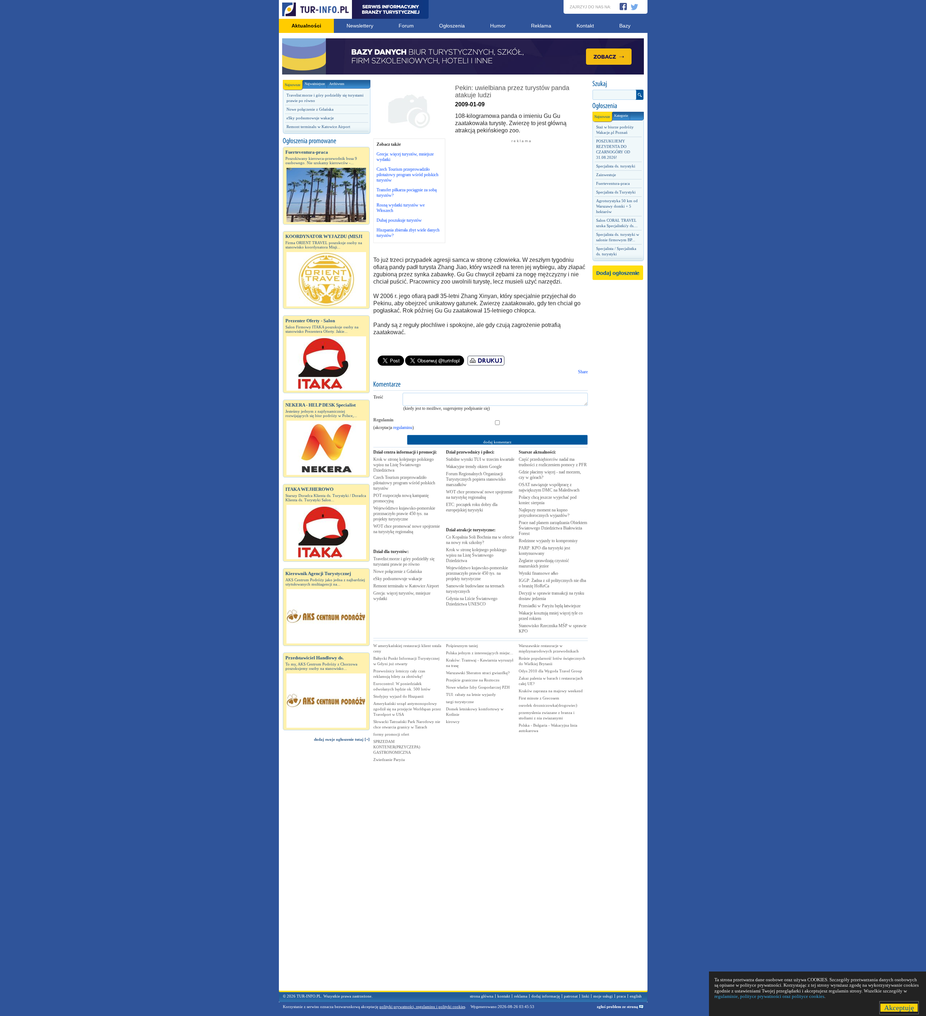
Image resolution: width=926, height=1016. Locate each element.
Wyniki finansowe (538, 573)
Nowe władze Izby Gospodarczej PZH (478, 687)
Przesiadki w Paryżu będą (550, 605)
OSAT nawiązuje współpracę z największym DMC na (549, 487)
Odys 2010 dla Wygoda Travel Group (550, 671)
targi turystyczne (460, 702)
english (636, 996)
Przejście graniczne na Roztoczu (473, 680)
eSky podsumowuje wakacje (310, 118)
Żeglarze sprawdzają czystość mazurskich (544, 563)
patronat (571, 996)
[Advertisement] (326, 869)
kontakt (503, 996)
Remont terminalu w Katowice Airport (318, 126)
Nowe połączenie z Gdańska (310, 109)
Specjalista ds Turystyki (616, 192)
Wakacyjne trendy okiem (474, 466)
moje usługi (603, 996)
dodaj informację (545, 996)
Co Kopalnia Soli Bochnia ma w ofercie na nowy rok (480, 540)
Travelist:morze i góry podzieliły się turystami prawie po (403, 561)
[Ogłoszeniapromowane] (326, 141)
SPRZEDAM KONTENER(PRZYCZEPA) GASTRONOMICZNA (396, 746)
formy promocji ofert (391, 734)
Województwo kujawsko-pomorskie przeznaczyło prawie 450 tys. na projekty (404, 514)
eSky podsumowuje (397, 578)
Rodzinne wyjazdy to (548, 540)
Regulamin (383, 419)
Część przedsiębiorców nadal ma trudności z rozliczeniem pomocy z (553, 462)
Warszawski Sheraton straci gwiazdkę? (478, 673)
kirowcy (453, 721)
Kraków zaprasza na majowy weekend (551, 691)
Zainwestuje (606, 175)
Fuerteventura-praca (613, 183)
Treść (378, 397)
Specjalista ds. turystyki (615, 166)
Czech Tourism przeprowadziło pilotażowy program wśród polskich (404, 483)
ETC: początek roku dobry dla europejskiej (471, 507)
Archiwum (336, 84)
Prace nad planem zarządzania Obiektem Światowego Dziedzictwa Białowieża (553, 528)
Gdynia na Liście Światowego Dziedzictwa (471, 601)
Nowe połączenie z (397, 571)
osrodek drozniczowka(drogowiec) (548, 705)
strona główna (481, 996)
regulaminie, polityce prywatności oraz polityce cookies (769, 996)
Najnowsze (292, 85)
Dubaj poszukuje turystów (399, 220)
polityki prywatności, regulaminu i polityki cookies (422, 1006)
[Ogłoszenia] (617, 106)
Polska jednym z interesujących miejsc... (479, 653)
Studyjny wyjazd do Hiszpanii (398, 696)
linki (585, 996)
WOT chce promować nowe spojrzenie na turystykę (406, 529)
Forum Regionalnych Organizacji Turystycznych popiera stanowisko (476, 479)
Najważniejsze (315, 84)
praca (621, 996)
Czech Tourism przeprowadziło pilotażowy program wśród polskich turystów (407, 175)
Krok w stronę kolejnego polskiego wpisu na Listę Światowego (403, 465)
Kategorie (621, 116)
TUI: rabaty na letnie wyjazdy (471, 694)
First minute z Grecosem (539, 698)
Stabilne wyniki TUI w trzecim (480, 459)
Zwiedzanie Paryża (389, 759)
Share (583, 371)
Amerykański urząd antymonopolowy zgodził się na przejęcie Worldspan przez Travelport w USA (407, 709)
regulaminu (402, 427)
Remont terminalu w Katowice (406, 585)
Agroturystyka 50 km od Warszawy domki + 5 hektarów (617, 206)
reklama (520, 996)
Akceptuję (899, 1008)
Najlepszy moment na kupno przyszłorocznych (544, 512)
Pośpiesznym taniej (462, 645)
